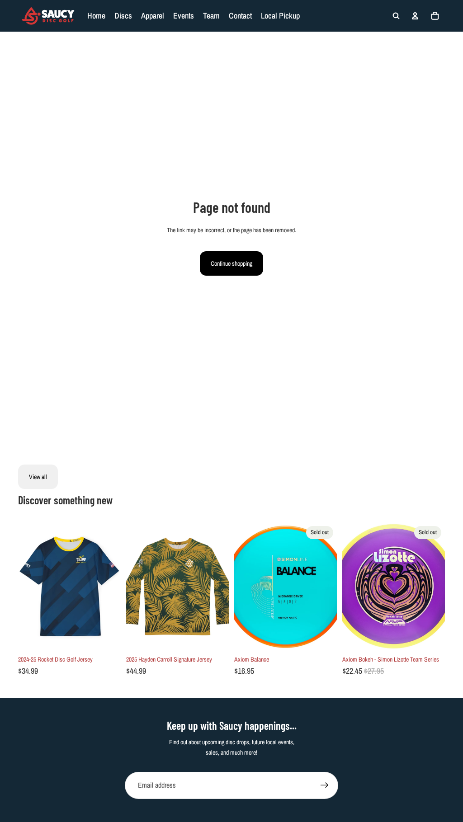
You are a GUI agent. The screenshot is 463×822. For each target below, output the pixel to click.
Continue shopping (231, 263)
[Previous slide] (25, 587)
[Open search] (396, 16)
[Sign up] (324, 785)
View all (38, 477)
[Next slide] (114, 587)
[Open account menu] (415, 16)
